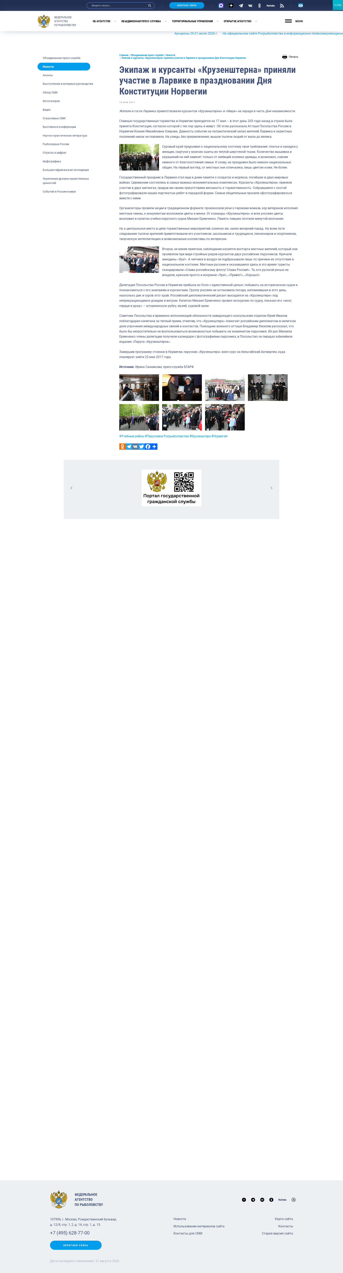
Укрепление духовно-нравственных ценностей (66, 181)
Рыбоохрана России (56, 144)
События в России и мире (59, 191)
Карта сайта (284, 1219)
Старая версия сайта (277, 1233)
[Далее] (271, 488)
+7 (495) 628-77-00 (70, 1233)
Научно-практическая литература (65, 135)
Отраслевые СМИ (54, 118)
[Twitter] (141, 446)
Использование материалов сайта (198, 1226)
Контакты (285, 1226)
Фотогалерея (51, 101)
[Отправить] (154, 446)
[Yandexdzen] (231, 5)
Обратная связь (187, 5)
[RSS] (282, 5)
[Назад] (72, 488)
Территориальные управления (192, 21)
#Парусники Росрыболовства (167, 436)
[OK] (259, 5)
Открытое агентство (237, 21)
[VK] (250, 5)
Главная (123, 55)
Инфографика (52, 161)
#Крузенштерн (200, 436)
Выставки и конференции (59, 126)
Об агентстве (101, 21)
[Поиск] (150, 5)
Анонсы (48, 75)
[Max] (221, 5)
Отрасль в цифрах (54, 152)
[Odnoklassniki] (122, 446)
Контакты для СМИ (187, 1233)
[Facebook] (148, 446)
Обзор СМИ (50, 92)
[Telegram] (241, 5)
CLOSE (337, 5)
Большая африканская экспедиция (66, 169)
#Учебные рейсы (131, 436)
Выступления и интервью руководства (68, 83)
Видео (47, 109)
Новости (48, 66)
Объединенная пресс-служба (141, 21)
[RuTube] (271, 5)
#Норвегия (219, 436)
